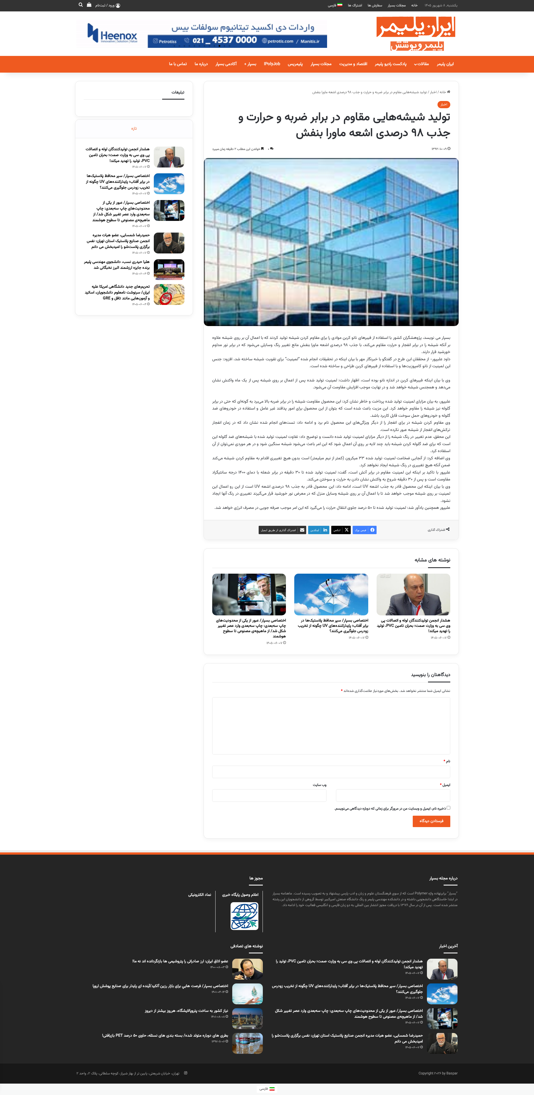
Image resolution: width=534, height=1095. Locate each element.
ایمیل (445, 785)
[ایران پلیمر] (409, 33)
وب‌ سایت (320, 785)
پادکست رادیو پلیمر (391, 64)
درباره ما (201, 64)
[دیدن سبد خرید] (89, 5)
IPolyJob (272, 64)
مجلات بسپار (397, 5)
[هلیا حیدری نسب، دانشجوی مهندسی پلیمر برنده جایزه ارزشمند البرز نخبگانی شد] (169, 269)
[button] (229, 46)
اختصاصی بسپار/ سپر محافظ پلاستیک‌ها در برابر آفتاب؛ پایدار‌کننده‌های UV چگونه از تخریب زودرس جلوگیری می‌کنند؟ (333, 626)
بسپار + (250, 64)
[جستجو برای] (80, 5)
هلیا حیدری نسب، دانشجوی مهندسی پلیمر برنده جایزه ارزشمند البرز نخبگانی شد (117, 265)
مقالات (423, 64)
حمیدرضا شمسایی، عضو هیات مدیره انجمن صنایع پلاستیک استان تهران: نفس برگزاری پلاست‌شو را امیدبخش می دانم (118, 241)
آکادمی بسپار (226, 64)
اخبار (433, 92)
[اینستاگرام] (185, 1073)
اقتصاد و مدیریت (353, 64)
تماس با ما (178, 64)
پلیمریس (295, 64)
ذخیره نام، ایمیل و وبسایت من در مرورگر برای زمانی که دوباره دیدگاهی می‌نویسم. (390, 809)
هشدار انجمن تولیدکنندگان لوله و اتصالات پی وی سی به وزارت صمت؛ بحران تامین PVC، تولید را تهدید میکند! (413, 626)
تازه (134, 128)
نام (447, 761)
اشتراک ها (355, 5)
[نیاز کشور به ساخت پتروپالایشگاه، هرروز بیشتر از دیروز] (247, 1018)
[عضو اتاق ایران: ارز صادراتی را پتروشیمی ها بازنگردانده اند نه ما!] (247, 969)
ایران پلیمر (445, 64)
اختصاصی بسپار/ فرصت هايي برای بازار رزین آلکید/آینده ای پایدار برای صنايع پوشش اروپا (160, 986)
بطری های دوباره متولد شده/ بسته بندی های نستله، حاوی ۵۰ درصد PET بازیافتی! (165, 1036)
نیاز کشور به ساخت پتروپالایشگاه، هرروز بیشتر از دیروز (186, 1011)
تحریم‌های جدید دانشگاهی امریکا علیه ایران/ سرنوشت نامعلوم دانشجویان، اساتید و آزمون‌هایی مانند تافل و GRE (117, 293)
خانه (414, 5)
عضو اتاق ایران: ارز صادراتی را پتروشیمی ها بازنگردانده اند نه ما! (180, 961)
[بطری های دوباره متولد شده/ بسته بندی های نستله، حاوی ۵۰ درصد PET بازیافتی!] (247, 1043)
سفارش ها (375, 5)
